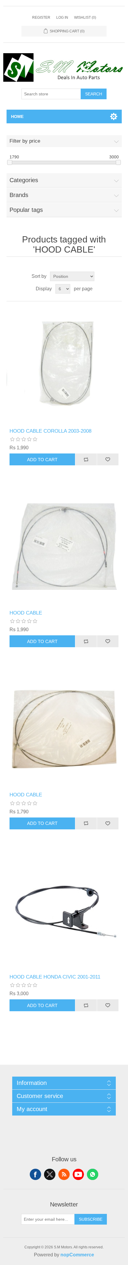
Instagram (92, 1174)
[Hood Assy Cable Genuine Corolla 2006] (64, 364)
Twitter (49, 1174)
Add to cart (42, 459)
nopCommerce (77, 1254)
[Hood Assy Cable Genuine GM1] (64, 728)
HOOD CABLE (26, 613)
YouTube (78, 1174)
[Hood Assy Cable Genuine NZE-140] (64, 546)
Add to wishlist (107, 459)
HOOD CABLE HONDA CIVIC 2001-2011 (55, 977)
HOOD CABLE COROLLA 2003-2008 (50, 431)
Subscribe (90, 1219)
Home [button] (17, 116)
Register (41, 17)
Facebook (35, 1174)
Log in (62, 17)
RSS (64, 1174)
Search (93, 94)
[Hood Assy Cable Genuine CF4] (64, 910)
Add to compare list (86, 459)
